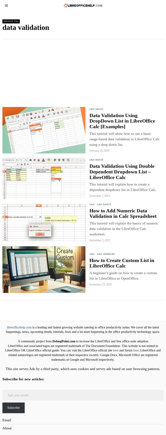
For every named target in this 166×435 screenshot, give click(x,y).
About (7, 428)
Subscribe (13, 407)
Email (6, 420)
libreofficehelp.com (19, 327)
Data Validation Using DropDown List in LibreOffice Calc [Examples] (122, 121)
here (115, 350)
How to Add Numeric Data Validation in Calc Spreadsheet (122, 213)
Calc (92, 204)
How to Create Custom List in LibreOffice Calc (121, 263)
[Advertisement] (83, 69)
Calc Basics (96, 109)
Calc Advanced (106, 254)
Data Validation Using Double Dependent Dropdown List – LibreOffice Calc (121, 171)
